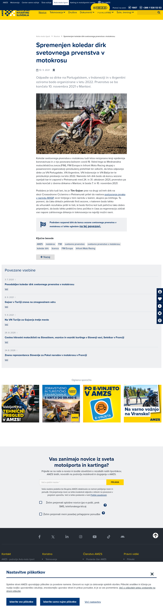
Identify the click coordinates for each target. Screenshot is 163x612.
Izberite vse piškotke (21, 602)
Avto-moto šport (43, 36)
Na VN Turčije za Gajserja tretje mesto (27, 320)
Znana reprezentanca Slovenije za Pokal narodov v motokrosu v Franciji (46, 355)
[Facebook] (39, 536)
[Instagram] (80, 536)
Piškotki (131, 559)
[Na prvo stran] (16, 12)
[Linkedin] (67, 536)
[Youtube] (94, 536)
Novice (57, 36)
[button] (159, 12)
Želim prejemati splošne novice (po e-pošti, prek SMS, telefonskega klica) (72, 504)
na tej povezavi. (90, 226)
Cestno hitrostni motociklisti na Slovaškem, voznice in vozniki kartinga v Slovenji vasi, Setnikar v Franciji (64, 337)
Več (6, 289)
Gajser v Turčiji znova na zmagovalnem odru (30, 302)
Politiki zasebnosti (99, 495)
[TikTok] (108, 536)
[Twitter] (53, 536)
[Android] (122, 536)
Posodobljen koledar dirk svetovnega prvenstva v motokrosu (39, 284)
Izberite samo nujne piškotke (59, 602)
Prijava (115, 482)
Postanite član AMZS (96, 559)
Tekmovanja (51, 559)
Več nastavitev (93, 602)
